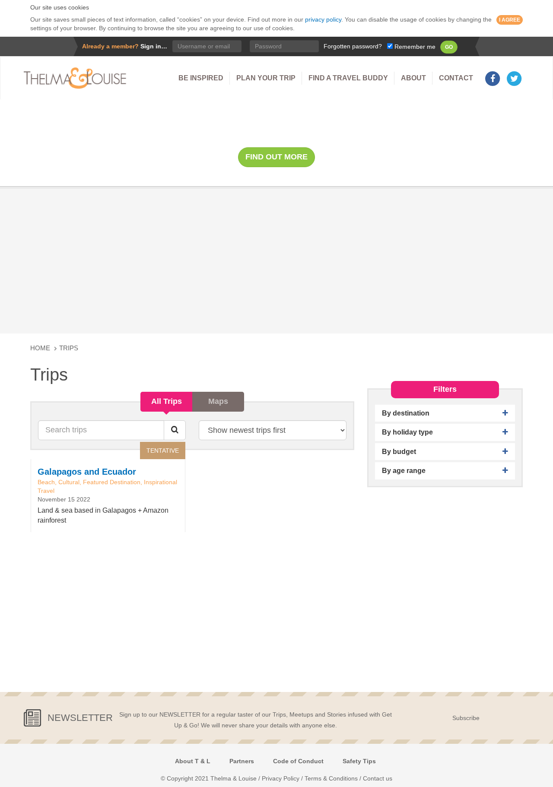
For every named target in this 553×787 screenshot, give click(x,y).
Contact (456, 78)
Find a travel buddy (348, 78)
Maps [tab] (218, 401)
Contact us (377, 778)
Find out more (276, 156)
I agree (509, 20)
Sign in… (153, 46)
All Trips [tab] (166, 401)
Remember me (414, 46)
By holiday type (407, 432)
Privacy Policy (280, 778)
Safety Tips (359, 761)
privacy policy (323, 19)
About (413, 78)
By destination (405, 413)
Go (449, 47)
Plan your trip (266, 78)
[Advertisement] (276, 260)
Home (40, 348)
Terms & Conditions (331, 778)
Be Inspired (200, 78)
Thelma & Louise (78, 78)
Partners (241, 761)
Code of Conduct (298, 761)
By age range (404, 470)
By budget (399, 451)
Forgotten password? (353, 46)
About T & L (192, 761)
